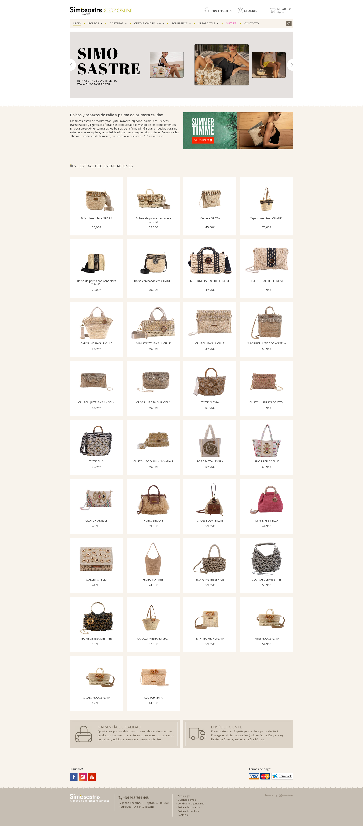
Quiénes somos (187, 799)
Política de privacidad (190, 807)
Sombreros (180, 23)
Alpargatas (207, 23)
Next (290, 65)
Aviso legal (184, 796)
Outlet (231, 23)
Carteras (117, 23)
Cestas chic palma (148, 23)
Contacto (251, 23)
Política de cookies (188, 811)
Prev (73, 65)
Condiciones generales (191, 803)
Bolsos (94, 23)
